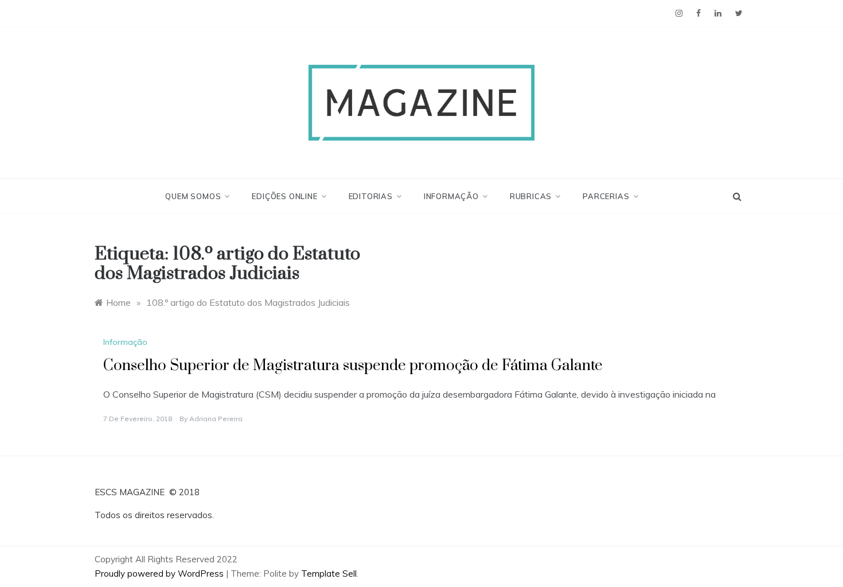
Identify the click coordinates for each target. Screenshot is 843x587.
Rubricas (531, 196)
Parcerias (606, 196)
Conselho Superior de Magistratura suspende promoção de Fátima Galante (353, 365)
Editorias (371, 196)
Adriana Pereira (216, 418)
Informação (451, 196)
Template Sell (329, 573)
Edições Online (284, 196)
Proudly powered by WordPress (160, 573)
